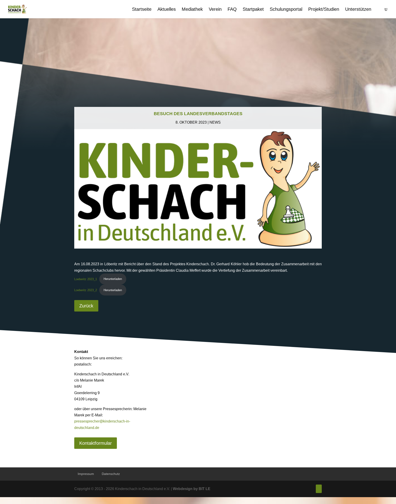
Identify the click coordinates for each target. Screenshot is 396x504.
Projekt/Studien (323, 10)
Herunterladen (113, 279)
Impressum (86, 474)
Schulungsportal (286, 10)
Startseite (141, 10)
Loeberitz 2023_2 (85, 290)
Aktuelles (166, 10)
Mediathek (192, 10)
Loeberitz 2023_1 (85, 279)
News (215, 122)
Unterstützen (358, 10)
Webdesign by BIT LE (191, 489)
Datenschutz (111, 474)
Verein (215, 10)
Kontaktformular (95, 443)
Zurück (86, 305)
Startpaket (253, 10)
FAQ (232, 10)
